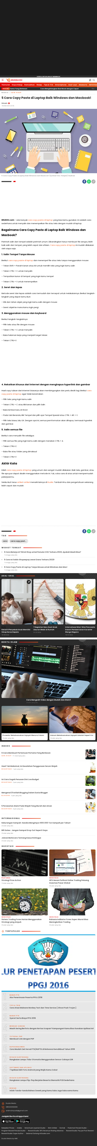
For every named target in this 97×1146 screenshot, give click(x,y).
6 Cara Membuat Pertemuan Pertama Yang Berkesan (26, 753)
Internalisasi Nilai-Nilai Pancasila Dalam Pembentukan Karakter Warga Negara (80, 629)
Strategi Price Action (11, 880)
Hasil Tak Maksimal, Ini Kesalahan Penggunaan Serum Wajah (29, 766)
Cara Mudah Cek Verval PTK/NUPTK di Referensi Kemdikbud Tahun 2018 (42, 1049)
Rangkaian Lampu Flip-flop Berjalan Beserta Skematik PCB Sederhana (42, 1080)
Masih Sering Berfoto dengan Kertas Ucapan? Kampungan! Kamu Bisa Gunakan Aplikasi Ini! (52, 1028)
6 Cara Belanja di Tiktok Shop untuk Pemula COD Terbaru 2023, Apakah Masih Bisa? (42, 552)
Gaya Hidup (16, 92)
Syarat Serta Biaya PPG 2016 (23, 1018)
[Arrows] (3, 598)
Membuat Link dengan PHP (22, 1039)
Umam (4, 103)
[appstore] (8, 1123)
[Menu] (3, 80)
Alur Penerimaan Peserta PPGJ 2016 (26, 997)
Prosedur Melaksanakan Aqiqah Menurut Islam (23, 735)
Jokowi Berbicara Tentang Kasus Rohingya (21, 838)
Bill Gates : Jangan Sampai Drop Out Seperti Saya (24, 830)
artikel (20, 482)
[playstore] (22, 1123)
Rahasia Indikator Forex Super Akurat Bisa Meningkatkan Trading (68, 920)
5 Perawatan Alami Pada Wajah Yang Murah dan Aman (27, 806)
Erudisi (5, 92)
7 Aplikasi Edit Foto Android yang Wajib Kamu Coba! (33, 1070)
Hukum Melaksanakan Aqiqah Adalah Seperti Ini (71, 735)
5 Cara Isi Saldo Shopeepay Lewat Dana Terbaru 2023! (29, 559)
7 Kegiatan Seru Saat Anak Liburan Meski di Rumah (45, 628)
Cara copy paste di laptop (62, 245)
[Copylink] (93, 182)
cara (5, 541)
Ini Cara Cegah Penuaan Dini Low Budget (20, 779)
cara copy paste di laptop (40, 220)
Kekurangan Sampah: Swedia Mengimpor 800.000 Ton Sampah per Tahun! (36, 823)
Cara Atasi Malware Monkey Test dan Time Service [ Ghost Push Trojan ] (43, 1008)
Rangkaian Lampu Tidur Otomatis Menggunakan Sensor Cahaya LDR (41, 1059)
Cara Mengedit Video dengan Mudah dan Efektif (48, 700)
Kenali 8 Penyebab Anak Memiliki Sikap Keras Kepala (16, 630)
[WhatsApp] (89, 182)
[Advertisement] (48, 38)
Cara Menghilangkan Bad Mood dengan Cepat (33, 89)
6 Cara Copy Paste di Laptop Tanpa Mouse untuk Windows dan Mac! (35, 567)
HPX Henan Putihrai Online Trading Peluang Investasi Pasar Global (69, 881)
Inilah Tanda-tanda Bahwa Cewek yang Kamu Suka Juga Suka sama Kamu (44, 1090)
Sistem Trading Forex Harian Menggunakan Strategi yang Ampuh (22, 920)
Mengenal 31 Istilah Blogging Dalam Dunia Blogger (25, 792)
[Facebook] (84, 182)
